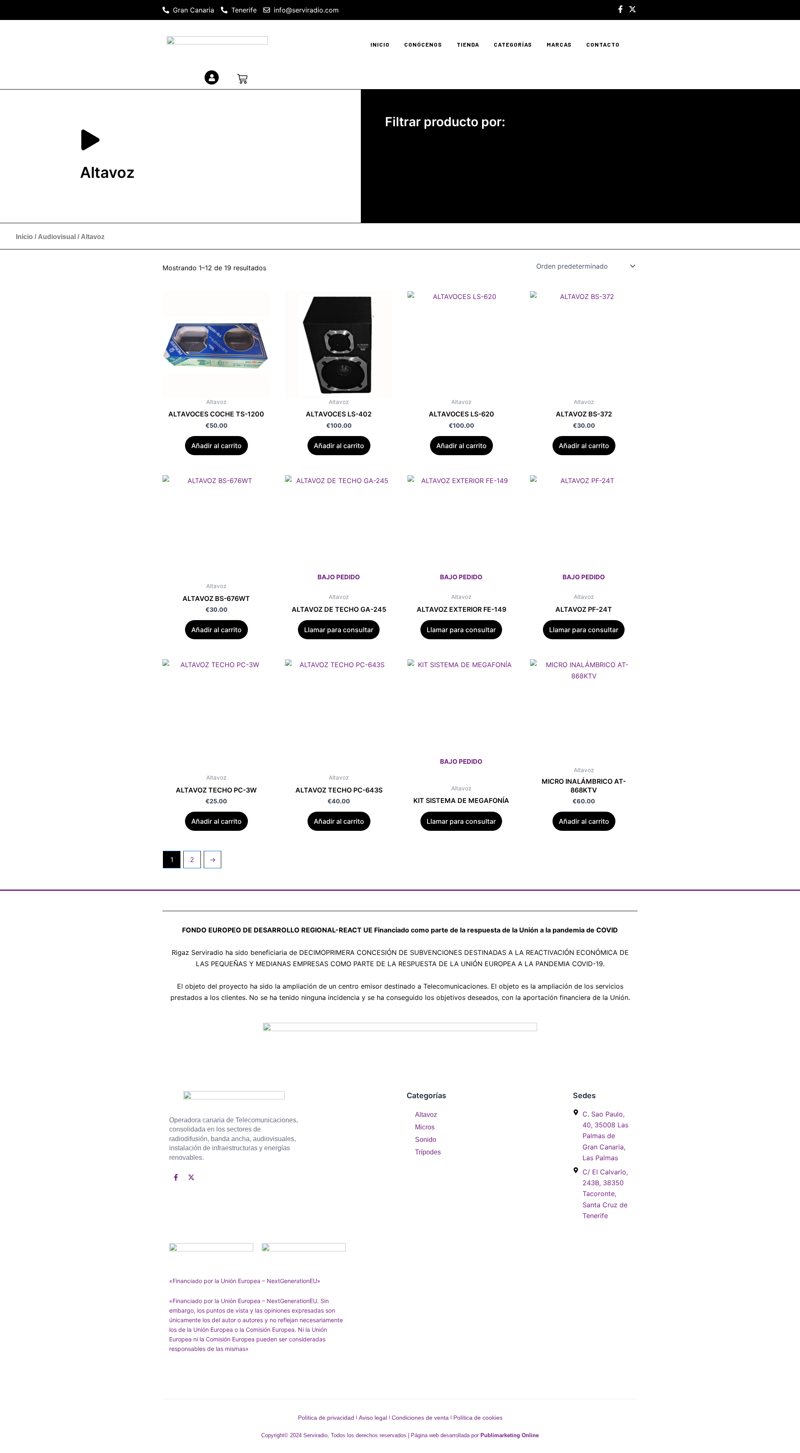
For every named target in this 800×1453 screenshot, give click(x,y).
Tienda (468, 44)
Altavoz (426, 1114)
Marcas (559, 44)
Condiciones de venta (420, 1417)
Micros (425, 1127)
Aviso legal (373, 1417)
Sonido (425, 1139)
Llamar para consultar (338, 630)
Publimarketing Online (509, 1435)
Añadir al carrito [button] (216, 445)
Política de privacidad (326, 1417)
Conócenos (423, 44)
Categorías (513, 44)
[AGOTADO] (338, 529)
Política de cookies (477, 1417)
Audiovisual (57, 236)
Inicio (380, 44)
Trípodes (428, 1152)
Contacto (603, 44)
